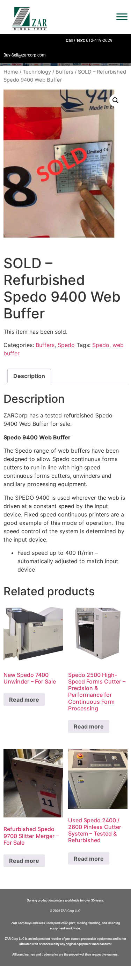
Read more (24, 699)
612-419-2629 (99, 40)
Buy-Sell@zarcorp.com (24, 55)
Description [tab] (29, 375)
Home (10, 72)
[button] (115, 100)
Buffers (64, 72)
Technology (37, 72)
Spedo (66, 344)
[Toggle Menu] (122, 17)
